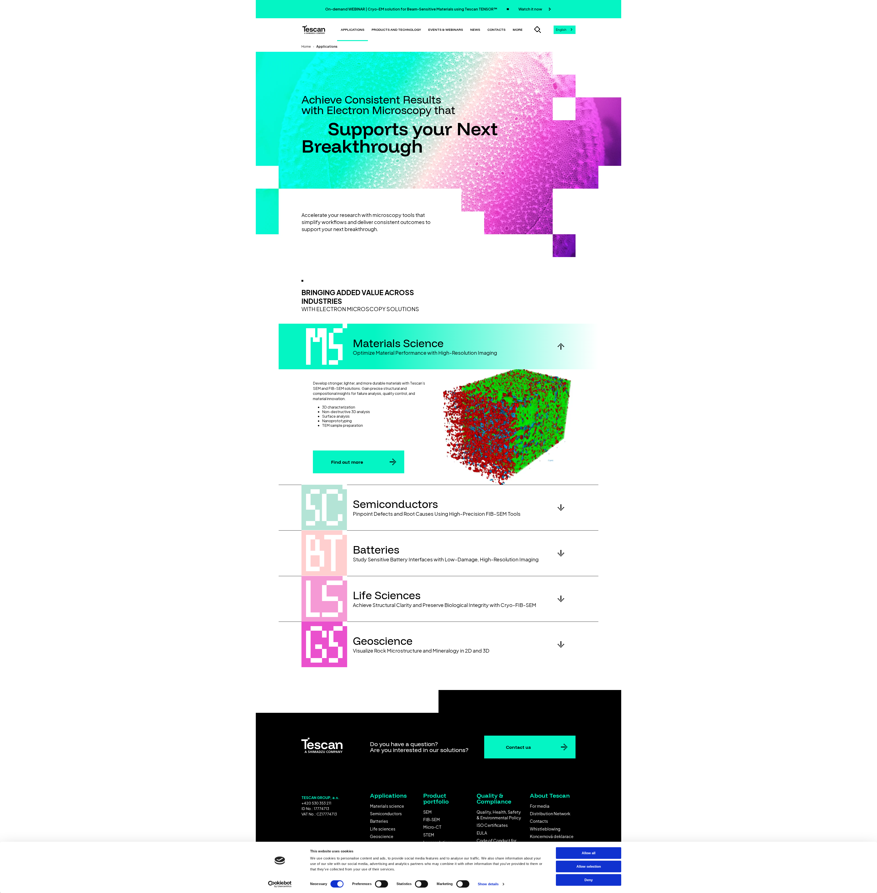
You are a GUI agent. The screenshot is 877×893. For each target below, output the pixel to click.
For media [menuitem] (539, 806)
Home (306, 46)
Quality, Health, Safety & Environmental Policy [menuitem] (499, 814)
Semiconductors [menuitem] (386, 813)
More (518, 30)
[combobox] (565, 30)
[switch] (381, 884)
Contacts (496, 30)
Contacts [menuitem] (539, 821)
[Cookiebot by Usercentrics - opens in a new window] (280, 884)
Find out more (347, 462)
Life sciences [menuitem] (382, 828)
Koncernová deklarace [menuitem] (551, 836)
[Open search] (537, 29)
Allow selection (588, 866)
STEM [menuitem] (428, 834)
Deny (588, 880)
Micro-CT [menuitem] (432, 827)
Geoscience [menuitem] (381, 836)
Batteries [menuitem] (379, 821)
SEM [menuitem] (427, 812)
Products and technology (396, 30)
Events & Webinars (445, 30)
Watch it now (530, 9)
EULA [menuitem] (482, 833)
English (561, 29)
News (475, 30)
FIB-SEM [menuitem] (431, 819)
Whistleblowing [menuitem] (545, 828)
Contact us (518, 747)
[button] (438, 346)
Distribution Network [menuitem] (550, 813)
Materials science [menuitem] (387, 806)
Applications (352, 30)
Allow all (588, 853)
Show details (488, 884)
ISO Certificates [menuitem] (492, 825)
